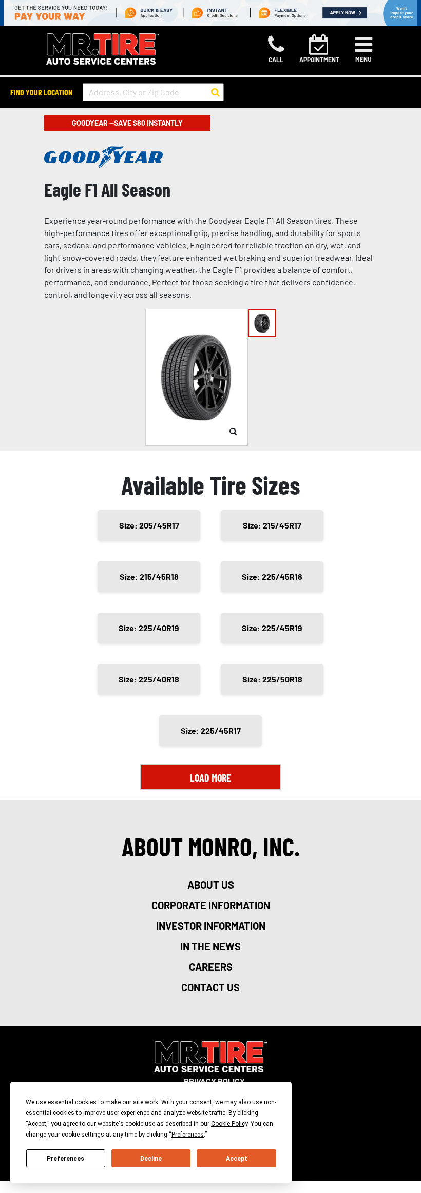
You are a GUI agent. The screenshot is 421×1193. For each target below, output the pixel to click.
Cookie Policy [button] (229, 1123)
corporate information (210, 905)
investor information (210, 926)
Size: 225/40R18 (149, 679)
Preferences (65, 1158)
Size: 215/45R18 (149, 576)
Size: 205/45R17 (149, 525)
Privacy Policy (214, 1081)
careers (211, 967)
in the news (210, 946)
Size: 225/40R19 (149, 628)
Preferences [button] (187, 1134)
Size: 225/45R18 (272, 576)
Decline (151, 1158)
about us (210, 884)
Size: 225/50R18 (272, 679)
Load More (210, 778)
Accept (236, 1158)
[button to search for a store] (215, 92)
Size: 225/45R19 (272, 628)
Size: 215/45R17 (272, 525)
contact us (210, 987)
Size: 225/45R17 (211, 730)
